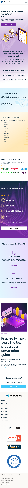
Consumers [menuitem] (4, 420)
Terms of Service (5, 482)
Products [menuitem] (4, 400)
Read (3, 367)
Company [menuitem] (4, 411)
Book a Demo (14, 228)
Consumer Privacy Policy (7, 478)
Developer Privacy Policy (7, 480)
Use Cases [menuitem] (4, 406)
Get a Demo (8, 24)
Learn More (4, 100)
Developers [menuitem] (4, 414)
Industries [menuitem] (4, 409)
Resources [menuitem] (4, 417)
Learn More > (14, 265)
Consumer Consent (5, 484)
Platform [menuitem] (4, 403)
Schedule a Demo (13, 386)
